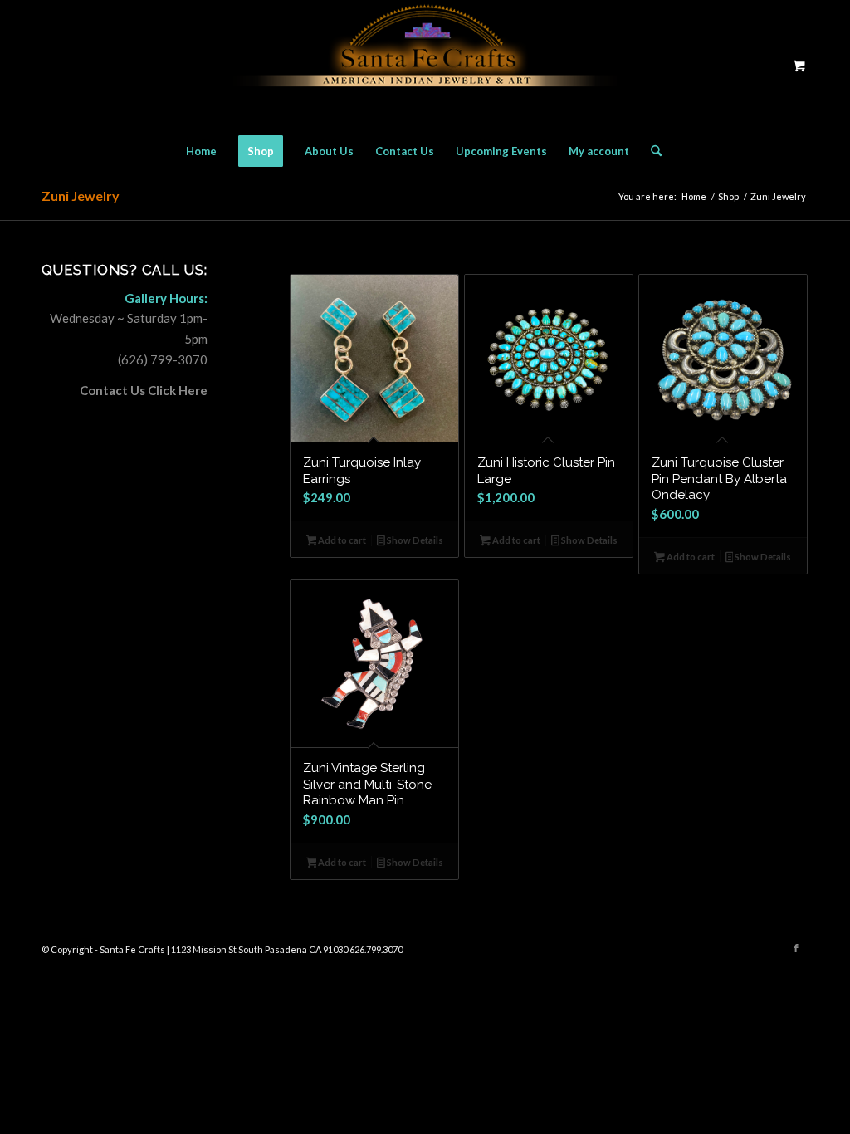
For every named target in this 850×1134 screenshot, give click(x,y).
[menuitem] (201, 151)
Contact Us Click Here (144, 390)
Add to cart (341, 540)
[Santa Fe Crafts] (425, 65)
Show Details (414, 540)
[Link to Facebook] (796, 948)
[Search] (651, 151)
